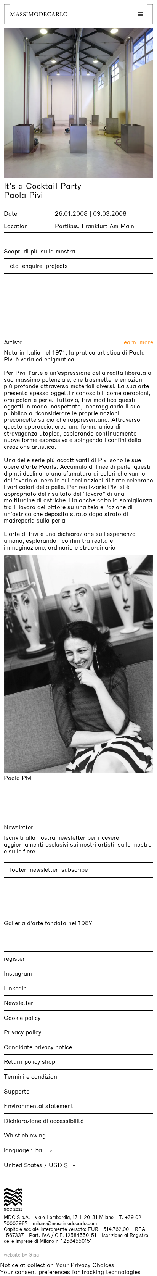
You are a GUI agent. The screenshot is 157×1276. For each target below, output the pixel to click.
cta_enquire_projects (39, 266)
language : (19, 1150)
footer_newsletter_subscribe (49, 870)
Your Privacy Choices (85, 1264)
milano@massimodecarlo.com (65, 1223)
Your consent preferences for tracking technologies (70, 1272)
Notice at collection (27, 1265)
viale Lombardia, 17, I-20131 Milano (74, 1217)
